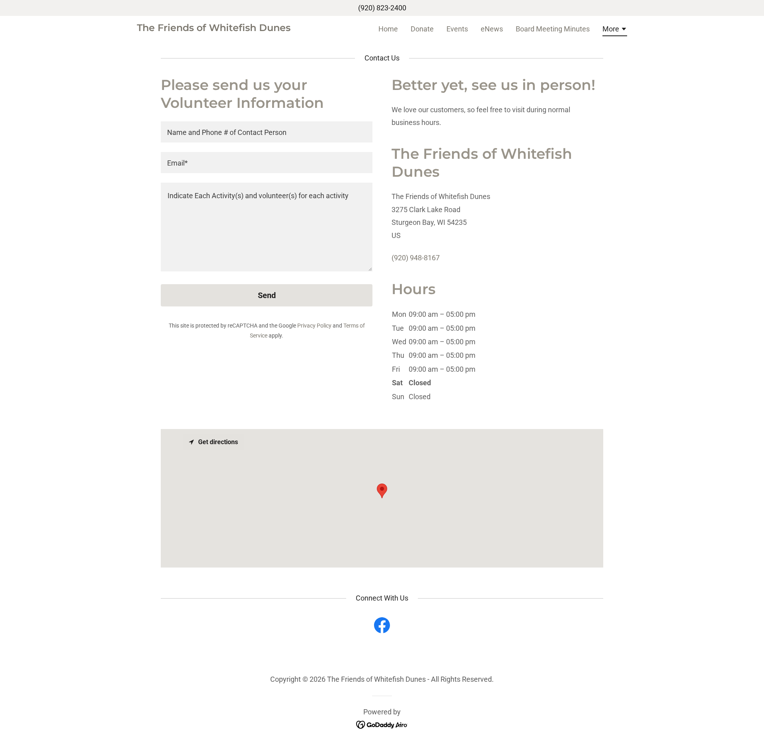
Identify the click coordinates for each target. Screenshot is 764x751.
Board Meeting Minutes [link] (553, 29)
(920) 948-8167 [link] (416, 258)
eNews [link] (492, 29)
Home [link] (388, 29)
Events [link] (457, 29)
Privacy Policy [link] (314, 325)
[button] (614, 30)
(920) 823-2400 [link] (382, 8)
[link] (213, 28)
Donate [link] (422, 29)
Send (267, 295)
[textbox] (266, 131)
